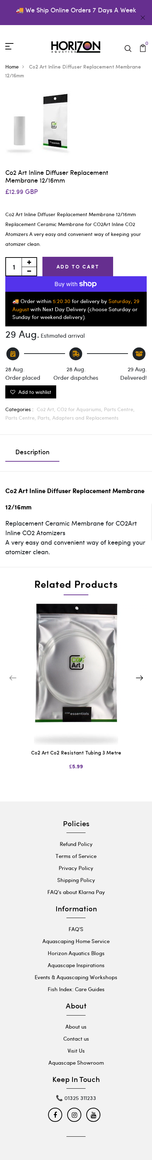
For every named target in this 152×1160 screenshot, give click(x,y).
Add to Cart (78, 266)
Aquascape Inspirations (76, 965)
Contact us (76, 1038)
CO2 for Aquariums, (80, 409)
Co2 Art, (47, 409)
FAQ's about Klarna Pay (76, 891)
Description (32, 453)
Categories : (19, 409)
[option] (76, 692)
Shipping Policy (76, 879)
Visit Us (76, 1050)
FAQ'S (76, 929)
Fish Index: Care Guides (76, 989)
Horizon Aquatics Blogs (76, 953)
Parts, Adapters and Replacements (77, 417)
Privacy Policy (76, 867)
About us (76, 1026)
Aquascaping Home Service (76, 941)
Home (12, 66)
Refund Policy (76, 843)
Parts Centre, (119, 409)
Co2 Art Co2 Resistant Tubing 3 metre (76, 753)
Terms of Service (76, 855)
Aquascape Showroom (76, 1062)
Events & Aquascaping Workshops (76, 977)
